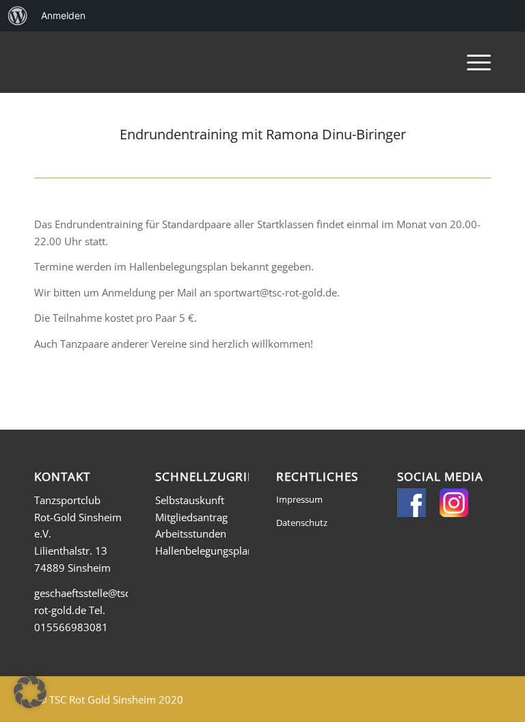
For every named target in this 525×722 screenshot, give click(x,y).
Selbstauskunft (189, 500)
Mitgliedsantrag (191, 517)
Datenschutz (301, 522)
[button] (30, 692)
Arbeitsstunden (190, 533)
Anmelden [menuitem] (63, 15)
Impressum (299, 499)
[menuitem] (18, 15)
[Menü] (472, 62)
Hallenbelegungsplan (204, 550)
